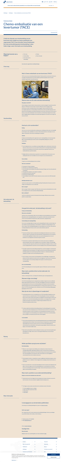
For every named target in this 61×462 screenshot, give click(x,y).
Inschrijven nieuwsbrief (48, 449)
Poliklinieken (25, 446)
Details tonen (14, 460)
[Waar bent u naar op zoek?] (47, 2)
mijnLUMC (50, 1)
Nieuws (45, 446)
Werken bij (46, 444)
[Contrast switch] (42, 2)
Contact (24, 441)
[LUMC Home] (8, 2)
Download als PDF (54, 32)
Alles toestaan (53, 454)
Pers (45, 451)
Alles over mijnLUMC (26, 444)
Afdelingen (5, 12)
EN (45, 1)
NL (44, 1)
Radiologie (11, 12)
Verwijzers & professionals (27, 451)
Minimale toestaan (53, 457)
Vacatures (46, 441)
